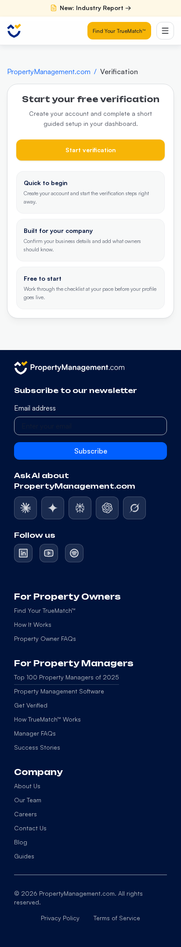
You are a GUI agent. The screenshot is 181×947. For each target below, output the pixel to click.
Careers (25, 814)
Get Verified (30, 705)
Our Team (27, 800)
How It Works (32, 624)
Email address (35, 408)
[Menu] (165, 30)
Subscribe (90, 451)
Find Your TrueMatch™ (119, 31)
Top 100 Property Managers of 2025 (66, 677)
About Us (27, 786)
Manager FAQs (35, 733)
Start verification (90, 150)
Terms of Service (117, 918)
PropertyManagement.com (48, 71)
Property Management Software (59, 691)
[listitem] (25, 508)
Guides (24, 856)
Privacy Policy (60, 918)
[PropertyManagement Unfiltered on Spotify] (74, 553)
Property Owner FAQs (45, 638)
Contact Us (30, 828)
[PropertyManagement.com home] (14, 31)
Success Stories (37, 747)
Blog (20, 842)
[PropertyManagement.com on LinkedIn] (23, 553)
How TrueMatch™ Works (47, 719)
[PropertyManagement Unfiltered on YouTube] (49, 553)
